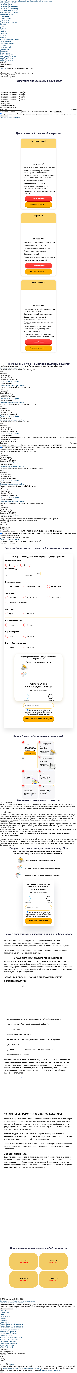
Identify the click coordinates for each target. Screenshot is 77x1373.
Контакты (49, 1)
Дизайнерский (5, 53)
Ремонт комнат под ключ (9, 22)
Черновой (3, 45)
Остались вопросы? (7, 1309)
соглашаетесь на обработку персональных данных (21, 1368)
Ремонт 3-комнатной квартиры (11, 1328)
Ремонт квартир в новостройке (11, 1337)
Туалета (3, 28)
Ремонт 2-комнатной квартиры (11, 1326)
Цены (17, 1)
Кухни (2, 26)
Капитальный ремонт (8, 1332)
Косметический (5, 47)
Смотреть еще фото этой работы (12, 368)
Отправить (58, 111)
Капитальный (5, 49)
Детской (3, 35)
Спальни (3, 32)
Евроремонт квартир (8, 1341)
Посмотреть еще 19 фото (9, 399)
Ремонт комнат (5, 20)
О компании (10, 1)
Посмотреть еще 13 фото (9, 480)
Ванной (3, 24)
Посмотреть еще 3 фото (9, 463)
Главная (3, 1)
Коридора (3, 37)
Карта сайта (4, 1322)
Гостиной (3, 34)
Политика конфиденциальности (12, 1303)
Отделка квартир (6, 1335)
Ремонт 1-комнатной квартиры (11, 1324)
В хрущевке (4, 16)
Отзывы (43, 1)
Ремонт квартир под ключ (9, 7)
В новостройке (5, 18)
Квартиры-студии (6, 14)
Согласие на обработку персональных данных (17, 1301)
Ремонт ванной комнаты (9, 1334)
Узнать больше (38, 198)
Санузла (3, 30)
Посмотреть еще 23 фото (9, 381)
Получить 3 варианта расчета (10, 535)
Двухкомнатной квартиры (9, 10)
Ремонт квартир (6, 5)
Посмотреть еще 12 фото (9, 515)
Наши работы (34, 1)
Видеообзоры (24, 1)
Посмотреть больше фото (9, 539)
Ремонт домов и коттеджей (10, 39)
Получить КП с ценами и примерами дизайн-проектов (17, 449)
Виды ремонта (5, 41)
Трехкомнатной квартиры (9, 12)
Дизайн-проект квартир (8, 1343)
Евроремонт (4, 51)
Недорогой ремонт (7, 43)
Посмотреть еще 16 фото (9, 433)
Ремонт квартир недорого (9, 1330)
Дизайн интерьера (7, 55)
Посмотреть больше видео (10, 118)
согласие (10, 114)
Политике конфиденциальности (64, 114)
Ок (1, 1372)
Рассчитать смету (37, 204)
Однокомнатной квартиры (9, 9)
